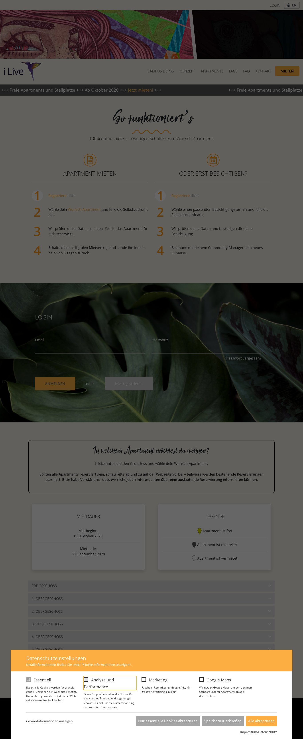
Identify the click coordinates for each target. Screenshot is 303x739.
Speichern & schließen (223, 721)
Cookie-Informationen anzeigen (49, 721)
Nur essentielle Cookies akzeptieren (168, 721)
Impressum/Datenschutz (258, 732)
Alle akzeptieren (261, 721)
